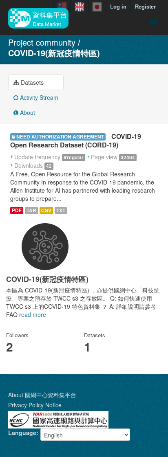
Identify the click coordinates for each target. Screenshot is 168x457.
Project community (41, 42)
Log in (118, 6)
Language (22, 432)
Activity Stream (38, 97)
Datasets (31, 82)
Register (145, 6)
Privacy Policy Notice (35, 405)
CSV (46, 210)
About (26, 112)
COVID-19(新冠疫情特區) (54, 53)
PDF (17, 210)
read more (32, 314)
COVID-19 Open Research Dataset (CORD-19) (75, 140)
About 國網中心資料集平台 (42, 395)
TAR (31, 210)
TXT (60, 210)
